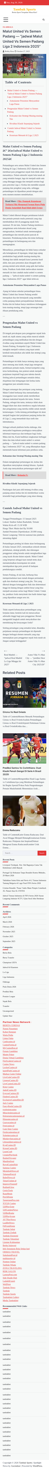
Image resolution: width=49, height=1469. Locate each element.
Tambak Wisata (9, 1265)
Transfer (6, 1006)
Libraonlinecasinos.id (12, 1142)
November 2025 (9, 932)
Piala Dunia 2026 (9, 987)
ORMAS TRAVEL (11, 1252)
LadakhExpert (9, 1281)
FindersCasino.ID (10, 1096)
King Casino (8, 1087)
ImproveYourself (10, 1184)
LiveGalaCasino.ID (11, 1077)
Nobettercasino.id (10, 1135)
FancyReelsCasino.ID (12, 1106)
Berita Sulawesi (9, 1245)
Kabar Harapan (9, 1032)
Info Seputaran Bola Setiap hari (16, 1249)
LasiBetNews (8, 1223)
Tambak (6, 1291)
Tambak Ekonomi (10, 1236)
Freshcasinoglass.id (11, 1132)
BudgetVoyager (9, 1158)
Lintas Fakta (8, 1038)
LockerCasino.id (10, 1067)
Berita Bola (7, 953)
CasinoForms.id (9, 1045)
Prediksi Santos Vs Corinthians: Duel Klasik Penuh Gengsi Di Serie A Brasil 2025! (22, 771)
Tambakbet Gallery (11, 1297)
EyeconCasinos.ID (11, 1093)
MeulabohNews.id (11, 1171)
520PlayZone (8, 1206)
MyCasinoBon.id (10, 1048)
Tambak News (9, 1287)
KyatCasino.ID (9, 1145)
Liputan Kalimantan (11, 1242)
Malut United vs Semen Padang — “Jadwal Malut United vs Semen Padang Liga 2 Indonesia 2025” (24, 93)
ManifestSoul (8, 1161)
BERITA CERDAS (11, 1025)
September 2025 (9, 941)
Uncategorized (8, 1011)
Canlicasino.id (9, 1041)
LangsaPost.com (10, 1274)
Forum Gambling (10, 1051)
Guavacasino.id (9, 1122)
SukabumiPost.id (10, 1255)
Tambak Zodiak (9, 1232)
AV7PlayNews (9, 1219)
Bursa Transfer (8, 958)
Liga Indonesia (8, 977)
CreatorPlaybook (10, 1155)
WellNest (7, 1284)
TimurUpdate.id (9, 1181)
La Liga (6, 972)
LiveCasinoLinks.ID (11, 1083)
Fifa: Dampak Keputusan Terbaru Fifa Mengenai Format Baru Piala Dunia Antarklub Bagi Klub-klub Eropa (25, 204)
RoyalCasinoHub (10, 1164)
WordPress (37, 1466)
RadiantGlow (8, 1187)
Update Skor (7, 1016)
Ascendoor (15, 1466)
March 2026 (7, 922)
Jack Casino (8, 1103)
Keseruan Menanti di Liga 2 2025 (24, 135)
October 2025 (8, 937)
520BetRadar (8, 1213)
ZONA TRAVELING (12, 1268)
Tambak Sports (24, 9)
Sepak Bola (7, 1001)
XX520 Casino (9, 1203)
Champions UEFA (10, 963)
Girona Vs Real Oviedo (14, 712)
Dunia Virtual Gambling (13, 1058)
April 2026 (7, 917)
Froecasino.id (8, 1126)
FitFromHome (9, 1226)
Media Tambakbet (10, 1300)
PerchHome (8, 1197)
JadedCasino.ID (9, 1090)
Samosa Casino (9, 1168)
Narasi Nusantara (10, 1028)
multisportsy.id (9, 1258)
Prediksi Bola (8, 992)
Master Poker (8, 1054)
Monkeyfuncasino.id (11, 1139)
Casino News (8, 1064)
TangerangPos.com (11, 1200)
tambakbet (7, 1312)
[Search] (44, 20)
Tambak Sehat (9, 1229)
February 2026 (8, 927)
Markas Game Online (12, 1074)
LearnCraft (7, 1151)
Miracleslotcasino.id (11, 1113)
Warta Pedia (8, 1035)
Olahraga (8, 27)
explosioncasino (9, 1109)
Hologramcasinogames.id (13, 1116)
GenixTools (8, 1190)
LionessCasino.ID (10, 1080)
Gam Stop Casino (10, 1129)
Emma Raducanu (11, 830)
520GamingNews (10, 1210)
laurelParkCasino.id (11, 1071)
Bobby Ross (9, 51)
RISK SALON (9, 1271)
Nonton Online (9, 1262)
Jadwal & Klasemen (10, 967)
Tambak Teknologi (11, 1239)
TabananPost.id (9, 1174)
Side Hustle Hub (10, 1278)
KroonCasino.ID (10, 1148)
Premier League (9, 997)
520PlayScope (9, 1216)
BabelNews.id (9, 1177)
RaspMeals (7, 1194)
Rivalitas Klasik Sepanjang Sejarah (25, 123)
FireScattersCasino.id (12, 1061)
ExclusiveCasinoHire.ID (13, 1100)
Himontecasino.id (10, 1119)
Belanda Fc (23, 475)
